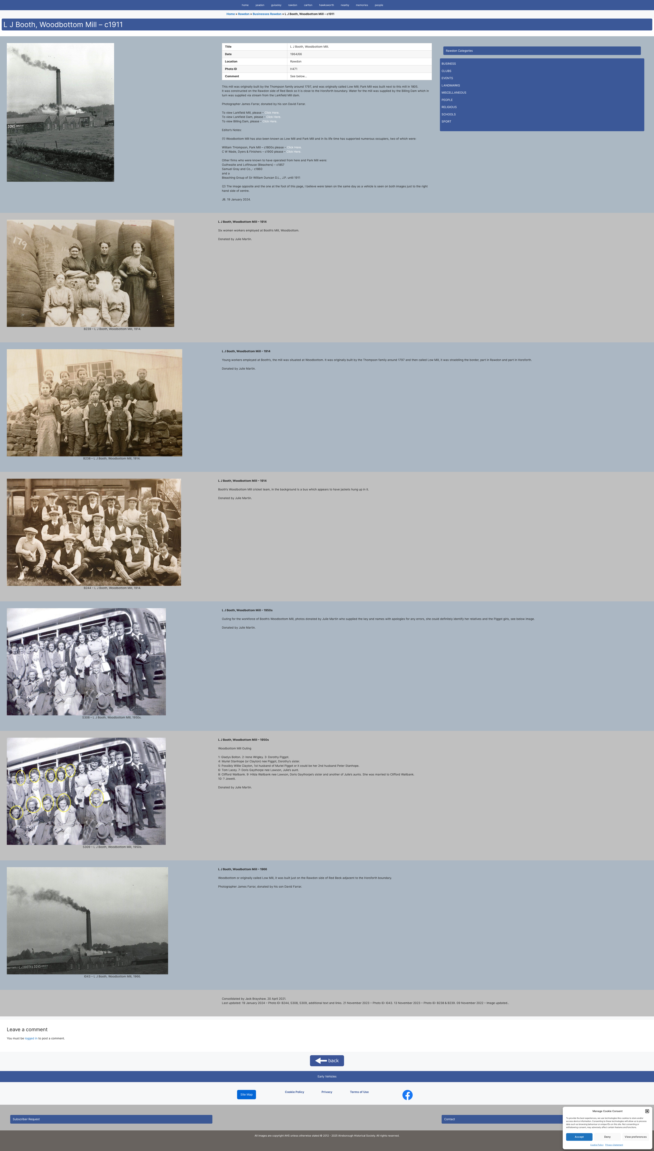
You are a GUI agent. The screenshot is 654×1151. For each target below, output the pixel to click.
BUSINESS (449, 63)
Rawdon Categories (459, 50)
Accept (579, 1136)
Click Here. (271, 112)
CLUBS (446, 71)
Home (231, 14)
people (379, 5)
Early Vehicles (327, 1076)
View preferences (636, 1136)
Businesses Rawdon (267, 14)
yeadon (259, 5)
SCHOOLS (449, 114)
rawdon (292, 5)
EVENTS (447, 78)
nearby (345, 5)
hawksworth (326, 5)
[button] (647, 1111)
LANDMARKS (451, 85)
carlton (308, 5)
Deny (607, 1136)
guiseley (276, 5)
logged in (31, 1038)
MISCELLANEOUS (454, 92)
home (245, 5)
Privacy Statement (614, 1145)
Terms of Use (359, 1092)
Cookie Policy (597, 1145)
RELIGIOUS (449, 107)
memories (362, 5)
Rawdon (244, 14)
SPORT (446, 121)
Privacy (327, 1092)
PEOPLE (447, 100)
